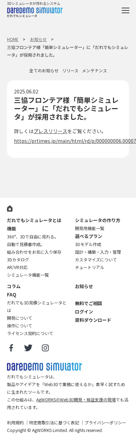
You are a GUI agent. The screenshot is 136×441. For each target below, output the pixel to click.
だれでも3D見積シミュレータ (44, 366)
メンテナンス (94, 70)
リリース (70, 70)
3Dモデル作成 (88, 244)
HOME (12, 39)
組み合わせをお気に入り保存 (34, 252)
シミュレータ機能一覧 (28, 275)
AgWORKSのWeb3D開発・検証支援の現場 (76, 399)
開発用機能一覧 (89, 228)
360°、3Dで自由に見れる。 (33, 236)
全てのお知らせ (44, 70)
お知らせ (38, 39)
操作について (19, 325)
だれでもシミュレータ (35, 13)
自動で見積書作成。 (26, 244)
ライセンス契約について (30, 333)
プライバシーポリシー (105, 422)
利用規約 (15, 422)
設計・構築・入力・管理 (98, 252)
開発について (19, 318)
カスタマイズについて (96, 259)
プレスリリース (50, 131)
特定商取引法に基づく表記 (54, 422)
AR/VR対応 (17, 267)
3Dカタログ (18, 259)
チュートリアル (89, 267)
